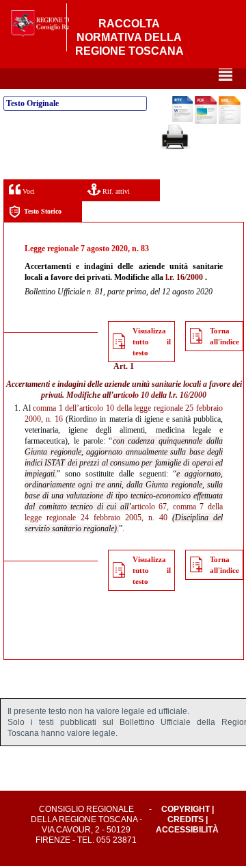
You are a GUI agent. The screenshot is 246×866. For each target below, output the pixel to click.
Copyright (185, 809)
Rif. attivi (115, 191)
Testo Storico (43, 211)
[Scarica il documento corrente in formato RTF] (182, 119)
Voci (27, 191)
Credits (185, 819)
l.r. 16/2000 (184, 277)
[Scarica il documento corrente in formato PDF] (206, 121)
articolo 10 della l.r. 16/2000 (159, 395)
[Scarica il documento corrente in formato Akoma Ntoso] (230, 121)
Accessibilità (187, 830)
